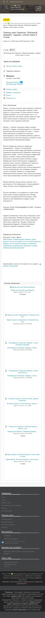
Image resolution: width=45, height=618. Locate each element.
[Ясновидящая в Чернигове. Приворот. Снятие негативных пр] (22, 371)
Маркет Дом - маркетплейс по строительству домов (19, 551)
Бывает (9, 239)
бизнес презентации (19, 610)
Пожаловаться (10, 98)
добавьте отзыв (16, 596)
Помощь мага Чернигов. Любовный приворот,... (22, 431)
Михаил (10, 75)
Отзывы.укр (8, 592)
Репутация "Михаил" (12, 82)
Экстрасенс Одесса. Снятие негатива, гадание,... (22, 403)
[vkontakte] (4, 1)
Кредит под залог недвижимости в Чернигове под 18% (22, 321)
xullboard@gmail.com (10, 564)
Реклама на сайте (7, 522)
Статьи (4, 500)
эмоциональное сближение (21, 245)
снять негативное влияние (18, 243)
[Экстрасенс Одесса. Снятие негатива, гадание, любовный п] (22, 399)
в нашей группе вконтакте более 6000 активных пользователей (15, 542)
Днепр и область (19, 461)
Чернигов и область (13, 71)
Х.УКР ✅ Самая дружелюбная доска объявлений (17, 7)
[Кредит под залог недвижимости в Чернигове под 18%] (22, 316)
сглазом (34, 245)
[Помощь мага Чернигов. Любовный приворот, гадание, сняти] (22, 427)
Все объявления (7, 511)
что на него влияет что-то (18, 241)
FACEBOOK (7, 536)
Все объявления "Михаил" (14, 84)
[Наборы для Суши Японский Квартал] (22, 287)
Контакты (4, 527)
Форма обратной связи (11, 562)
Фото (13, 50)
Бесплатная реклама (8, 525)
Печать (8, 95)
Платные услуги (7, 519)
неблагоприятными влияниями (13, 248)
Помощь (4, 508)
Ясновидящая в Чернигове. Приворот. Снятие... (22, 348)
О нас (3, 497)
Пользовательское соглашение (11, 505)
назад (6, 50)
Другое (5, 25)
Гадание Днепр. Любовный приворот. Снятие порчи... (22, 459)
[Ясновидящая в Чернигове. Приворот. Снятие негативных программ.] (22, 344)
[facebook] (7, 1)
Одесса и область (19, 292)
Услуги (38, 23)
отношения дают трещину (22, 239)
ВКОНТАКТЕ (7, 539)
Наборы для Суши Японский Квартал (22, 290)
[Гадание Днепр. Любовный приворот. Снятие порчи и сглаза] (22, 455)
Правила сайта (6, 503)
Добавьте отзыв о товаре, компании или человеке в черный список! (24, 603)
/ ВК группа (15, 539)
